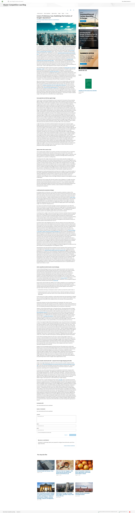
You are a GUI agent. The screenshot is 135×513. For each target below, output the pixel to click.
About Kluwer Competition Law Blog (9, 511)
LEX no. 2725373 (64, 278)
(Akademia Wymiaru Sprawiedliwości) (52, 19)
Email (38, 428)
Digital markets (54, 13)
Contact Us (18, 511)
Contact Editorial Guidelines (69, 445)
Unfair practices (40, 13)
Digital (63, 13)
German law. (55, 280)
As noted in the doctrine (48, 316)
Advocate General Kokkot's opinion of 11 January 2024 (55, 250)
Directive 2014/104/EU (54, 71)
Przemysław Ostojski (40, 19)
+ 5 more (66, 13)
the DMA (60, 379)
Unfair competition (47, 13)
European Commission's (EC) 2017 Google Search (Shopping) (54, 85)
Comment (38, 414)
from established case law (42, 312)
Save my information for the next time (44, 432)
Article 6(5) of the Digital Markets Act (51, 87)
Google (59, 13)
